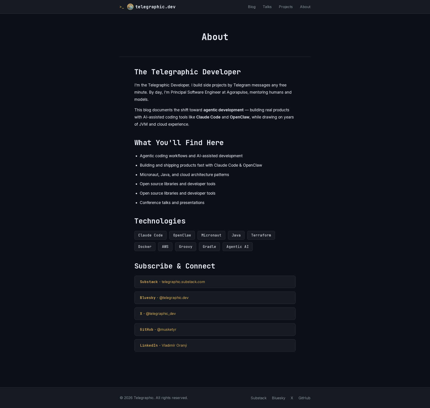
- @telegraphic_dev (158, 313)
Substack (259, 398)
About (305, 6)
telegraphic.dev (148, 7)
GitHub (304, 398)
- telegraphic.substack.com (172, 281)
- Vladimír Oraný (163, 345)
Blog (252, 6)
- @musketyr (158, 329)
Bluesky (278, 398)
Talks (267, 6)
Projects (286, 6)
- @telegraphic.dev (164, 297)
